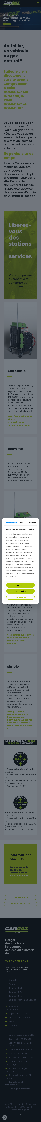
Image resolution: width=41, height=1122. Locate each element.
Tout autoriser (20, 597)
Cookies (32, 523)
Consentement (11, 523)
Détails (23, 523)
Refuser (20, 585)
